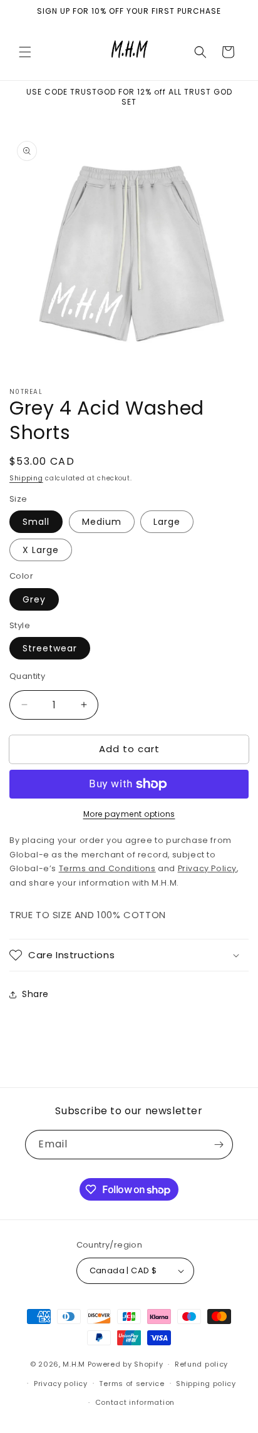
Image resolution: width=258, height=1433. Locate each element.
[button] (25, 52)
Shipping (26, 478)
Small (36, 521)
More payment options (129, 814)
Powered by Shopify (125, 1364)
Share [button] (35, 994)
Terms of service (131, 1384)
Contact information (135, 1402)
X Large (41, 550)
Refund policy (201, 1364)
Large (166, 521)
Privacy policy (61, 1384)
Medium (101, 521)
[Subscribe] (218, 1144)
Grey (34, 599)
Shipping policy (206, 1384)
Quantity (27, 676)
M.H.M (74, 1364)
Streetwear (50, 648)
